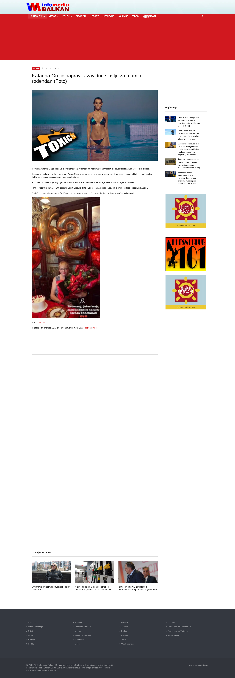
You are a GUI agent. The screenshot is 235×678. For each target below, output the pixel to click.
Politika (31, 644)
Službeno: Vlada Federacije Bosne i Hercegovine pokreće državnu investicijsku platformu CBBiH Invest (188, 178)
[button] (53, 16)
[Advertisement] (117, 40)
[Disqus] (95, 437)
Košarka (124, 635)
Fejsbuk (87, 328)
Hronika (31, 640)
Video (77, 644)
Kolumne (78, 622)
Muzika (78, 631)
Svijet (30, 631)
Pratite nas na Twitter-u (178, 631)
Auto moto (79, 640)
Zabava (124, 627)
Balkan (31, 635)
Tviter (94, 328)
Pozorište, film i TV (83, 627)
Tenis (123, 640)
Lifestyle (124, 622)
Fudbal (124, 631)
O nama (171, 622)
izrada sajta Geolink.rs (198, 665)
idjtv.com (42, 322)
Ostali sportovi (127, 644)
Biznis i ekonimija (35, 627)
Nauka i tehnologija (83, 635)
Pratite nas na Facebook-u (179, 627)
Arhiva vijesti (173, 635)
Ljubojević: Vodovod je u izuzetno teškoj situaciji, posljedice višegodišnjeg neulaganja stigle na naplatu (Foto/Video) (188, 149)
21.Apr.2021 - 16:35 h (51, 68)
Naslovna (32, 622)
